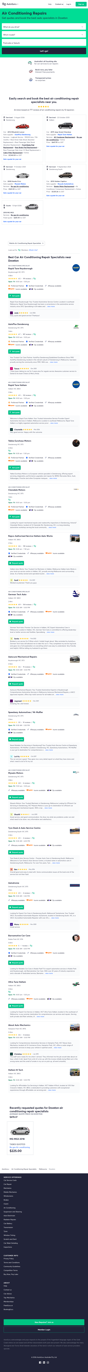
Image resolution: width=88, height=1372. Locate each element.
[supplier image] (76, 268)
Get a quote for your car (12, 159)
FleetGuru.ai (8, 1305)
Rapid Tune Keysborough (20, 268)
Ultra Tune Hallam (17, 981)
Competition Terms (11, 1270)
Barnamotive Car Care (19, 935)
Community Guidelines (12, 1266)
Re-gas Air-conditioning (20, 186)
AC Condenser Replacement (64, 137)
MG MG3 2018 (17, 1138)
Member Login (44, 1329)
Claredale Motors (16, 489)
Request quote (16, 563)
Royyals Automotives (65, 184)
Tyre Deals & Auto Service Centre (24, 828)
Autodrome (13, 882)
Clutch (6, 1204)
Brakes (6, 1200)
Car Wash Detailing (11, 1243)
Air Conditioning (9, 1208)
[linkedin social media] (44, 1362)
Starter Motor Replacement (64, 186)
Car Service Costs (10, 1180)
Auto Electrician (9, 1215)
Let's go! (44, 51)
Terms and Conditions (12, 1262)
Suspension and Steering (13, 1212)
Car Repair (8, 1184)
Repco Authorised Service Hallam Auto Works (30, 536)
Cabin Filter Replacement (12, 153)
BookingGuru (8, 1309)
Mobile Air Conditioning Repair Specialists (25, 243)
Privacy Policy (9, 1258)
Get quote (14, 296)
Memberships (9, 1301)
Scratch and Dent (10, 1239)
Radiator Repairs (10, 1219)
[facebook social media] (40, 1362)
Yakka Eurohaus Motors (19, 440)
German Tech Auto (17, 594)
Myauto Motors (20, 184)
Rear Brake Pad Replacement (26, 147)
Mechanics (7, 1188)
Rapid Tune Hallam (65, 134)
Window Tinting (9, 1235)
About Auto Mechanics (19, 1025)
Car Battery (8, 1223)
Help (5, 1286)
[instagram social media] (47, 1362)
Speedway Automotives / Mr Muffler (25, 712)
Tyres (5, 1231)
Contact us (8, 1290)
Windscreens (8, 1196)
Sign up (81, 4)
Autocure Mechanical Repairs (22, 656)
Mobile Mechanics (10, 1192)
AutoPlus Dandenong (22, 134)
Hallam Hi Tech (15, 1069)
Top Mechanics (9, 1297)
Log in (68, 4)
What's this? (33, 250)
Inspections (8, 1247)
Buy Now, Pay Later (11, 1274)
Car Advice (8, 1294)
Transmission (8, 1227)
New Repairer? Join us (44, 1322)
